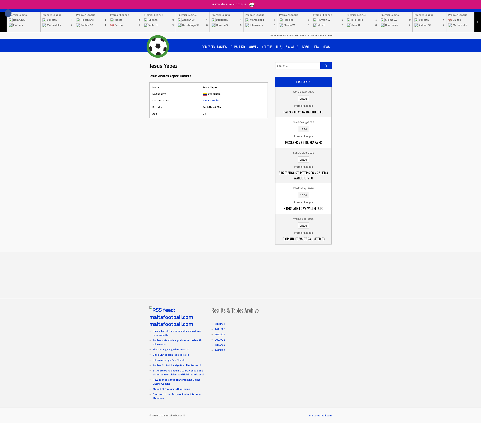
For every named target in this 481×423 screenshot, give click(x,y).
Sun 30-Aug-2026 (303, 122)
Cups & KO (238, 46)
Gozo (305, 46)
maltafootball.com (171, 324)
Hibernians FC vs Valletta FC (304, 208)
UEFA (316, 46)
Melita (207, 100)
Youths (267, 46)
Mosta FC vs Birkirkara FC (303, 142)
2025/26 (220, 350)
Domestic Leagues (214, 46)
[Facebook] (8, 13)
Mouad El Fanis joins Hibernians (171, 389)
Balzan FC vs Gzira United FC (303, 111)
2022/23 (220, 334)
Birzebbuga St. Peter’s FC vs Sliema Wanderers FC (303, 175)
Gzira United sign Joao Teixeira (171, 355)
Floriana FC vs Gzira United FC (303, 238)
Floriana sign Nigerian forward (171, 349)
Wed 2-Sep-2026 (303, 188)
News (326, 46)
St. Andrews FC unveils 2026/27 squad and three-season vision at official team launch (178, 372)
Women (253, 46)
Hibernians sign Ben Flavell (169, 360)
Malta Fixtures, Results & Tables (288, 35)
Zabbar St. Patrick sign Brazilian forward (177, 365)
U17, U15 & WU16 (287, 46)
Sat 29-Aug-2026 (303, 92)
